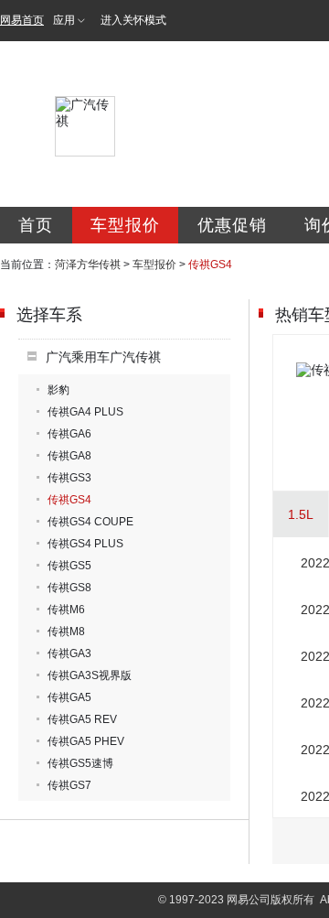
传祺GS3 (69, 477)
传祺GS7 (69, 785)
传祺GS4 (69, 499)
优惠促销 (232, 225)
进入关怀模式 (133, 20)
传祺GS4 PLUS (85, 543)
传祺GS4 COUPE (90, 521)
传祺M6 (66, 609)
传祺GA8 (69, 455)
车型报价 (125, 225)
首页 (35, 225)
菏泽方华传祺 (88, 264)
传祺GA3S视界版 (90, 675)
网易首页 (22, 20)
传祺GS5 (69, 565)
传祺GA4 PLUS (85, 411)
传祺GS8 (69, 587)
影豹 (58, 389)
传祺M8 (66, 631)
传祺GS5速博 (80, 763)
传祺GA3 (69, 653)
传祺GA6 (69, 433)
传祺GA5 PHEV (86, 741)
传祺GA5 (69, 697)
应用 (64, 20)
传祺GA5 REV (82, 719)
